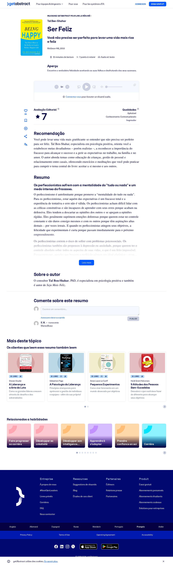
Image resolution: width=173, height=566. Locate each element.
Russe (76, 527)
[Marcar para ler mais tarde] (25, 120)
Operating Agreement (106, 535)
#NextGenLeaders (49, 490)
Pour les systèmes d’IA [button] (93, 4)
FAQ (42, 508)
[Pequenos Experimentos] (106, 363)
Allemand (34, 527)
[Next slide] (164, 406)
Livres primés (46, 496)
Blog (75, 490)
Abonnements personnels (151, 490)
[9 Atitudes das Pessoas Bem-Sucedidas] (147, 363)
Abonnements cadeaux (150, 502)
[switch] (86, 87)
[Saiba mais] (58, 109)
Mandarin (97, 527)
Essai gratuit (145, 484)
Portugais (119, 527)
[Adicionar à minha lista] (25, 128)
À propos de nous (48, 484)
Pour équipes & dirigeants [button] (48, 4)
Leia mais (86, 262)
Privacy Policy (26, 535)
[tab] (85, 406)
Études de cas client (83, 496)
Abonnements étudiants (150, 496)
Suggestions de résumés (85, 484)
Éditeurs (110, 484)
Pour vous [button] (73, 4)
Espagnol (56, 527)
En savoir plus (50, 561)
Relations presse (114, 490)
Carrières (44, 502)
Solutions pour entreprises (151, 508)
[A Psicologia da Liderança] (66, 363)
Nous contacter (47, 514)
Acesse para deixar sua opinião (53, 318)
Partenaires (111, 496)
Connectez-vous (73, 96)
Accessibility (147, 535)
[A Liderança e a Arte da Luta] (25, 363)
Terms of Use (64, 535)
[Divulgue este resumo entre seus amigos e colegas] (25, 136)
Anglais (12, 527)
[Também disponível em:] (25, 144)
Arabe (161, 527)
